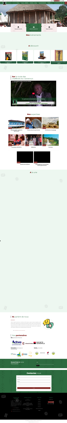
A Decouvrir (39, 406)
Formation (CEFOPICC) (16, 147)
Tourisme (50, 147)
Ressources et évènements (39, 408)
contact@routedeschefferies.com (7, 0)
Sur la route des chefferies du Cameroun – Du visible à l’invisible (59, 62)
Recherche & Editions (25, 164)
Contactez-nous (51, 399)
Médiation (33, 147)
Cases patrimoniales (18, 28)
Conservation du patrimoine (33, 130)
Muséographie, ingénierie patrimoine (16, 130)
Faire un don (56, 0)
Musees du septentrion (34, 28)
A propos (39, 399)
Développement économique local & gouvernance (42, 165)
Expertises (39, 401)
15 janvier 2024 (27, 407)
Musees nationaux (49, 28)
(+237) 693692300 (15, 0)
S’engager (39, 410)
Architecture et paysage (50, 130)
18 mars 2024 (27, 402)
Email (37, 362)
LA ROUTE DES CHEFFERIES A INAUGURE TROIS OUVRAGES (27, 409)
